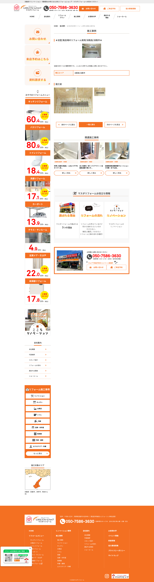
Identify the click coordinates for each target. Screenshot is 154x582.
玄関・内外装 (61, 558)
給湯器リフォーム (36, 561)
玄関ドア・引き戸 (36, 558)
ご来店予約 (111, 9)
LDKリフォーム (35, 564)
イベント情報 (113, 536)
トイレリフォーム (36, 546)
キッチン (60, 546)
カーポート (34, 552)
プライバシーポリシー (116, 551)
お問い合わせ (91, 9)
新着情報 (111, 541)
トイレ (59, 552)
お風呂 (59, 549)
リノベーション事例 (63, 531)
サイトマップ (113, 555)
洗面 (58, 555)
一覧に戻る (91, 124)
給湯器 (59, 561)
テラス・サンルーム (37, 555)
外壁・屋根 (61, 564)
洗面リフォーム (35, 549)
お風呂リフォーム (36, 543)
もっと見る (38, 453)
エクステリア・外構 (64, 566)
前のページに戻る (68, 125)
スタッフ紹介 (33, 360)
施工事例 (60, 540)
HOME (32, 17)
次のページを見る (113, 125)
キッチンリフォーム (37, 540)
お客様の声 (92, 17)
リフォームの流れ (35, 365)
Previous (73, 62)
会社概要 (32, 349)
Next (110, 62)
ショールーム (122, 17)
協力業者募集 (131, 9)
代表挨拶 (32, 355)
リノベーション (62, 543)
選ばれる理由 (33, 371)
